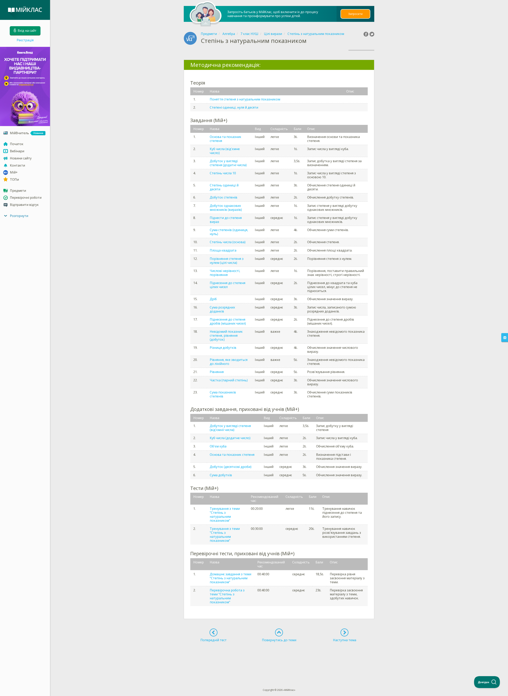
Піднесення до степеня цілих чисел (227, 285)
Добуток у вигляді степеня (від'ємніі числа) (230, 428)
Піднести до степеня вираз (226, 220)
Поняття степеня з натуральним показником (245, 99)
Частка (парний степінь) (229, 380)
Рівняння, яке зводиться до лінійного (228, 362)
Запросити (355, 14)
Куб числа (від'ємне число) (225, 151)
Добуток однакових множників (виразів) (226, 207)
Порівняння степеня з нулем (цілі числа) (226, 260)
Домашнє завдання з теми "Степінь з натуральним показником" (230, 578)
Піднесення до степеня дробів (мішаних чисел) (228, 321)
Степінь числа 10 (223, 173)
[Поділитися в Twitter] (371, 34)
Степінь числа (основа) (227, 242)
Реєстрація (25, 40)
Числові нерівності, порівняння (225, 273)
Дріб (213, 299)
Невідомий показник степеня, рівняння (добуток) (226, 335)
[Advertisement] (279, 658)
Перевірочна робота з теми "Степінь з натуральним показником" (227, 596)
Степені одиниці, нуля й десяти (234, 107)
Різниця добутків (223, 347)
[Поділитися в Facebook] (366, 34)
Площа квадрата (223, 250)
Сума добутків (221, 475)
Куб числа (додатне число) (230, 438)
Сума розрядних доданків (222, 309)
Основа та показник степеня (225, 139)
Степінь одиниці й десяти (224, 187)
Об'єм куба (218, 446)
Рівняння (217, 372)
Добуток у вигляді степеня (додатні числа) (228, 163)
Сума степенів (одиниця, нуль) (229, 232)
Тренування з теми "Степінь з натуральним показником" (225, 514)
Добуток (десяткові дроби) (230, 467)
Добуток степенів (223, 197)
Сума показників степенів (223, 394)
